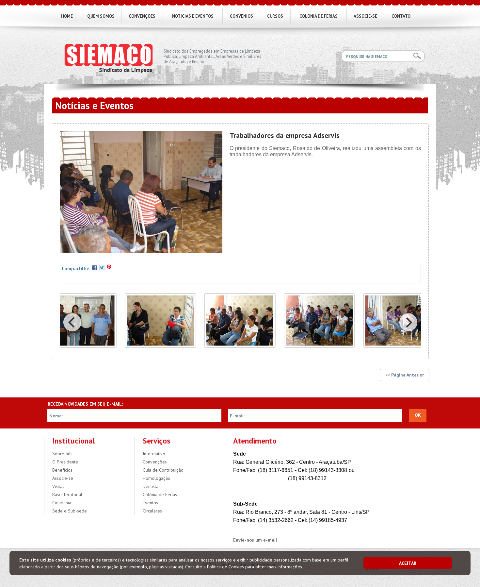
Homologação (156, 478)
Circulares (152, 511)
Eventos (150, 503)
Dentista (150, 486)
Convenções (155, 462)
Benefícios (62, 470)
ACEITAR (407, 563)
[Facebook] (94, 267)
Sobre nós (62, 454)
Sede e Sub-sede (69, 511)
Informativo (154, 454)
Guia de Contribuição (163, 470)
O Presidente (65, 462)
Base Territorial (67, 494)
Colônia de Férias (160, 494)
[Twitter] (101, 267)
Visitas (58, 486)
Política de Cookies (225, 567)
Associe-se (62, 478)
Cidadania (61, 503)
